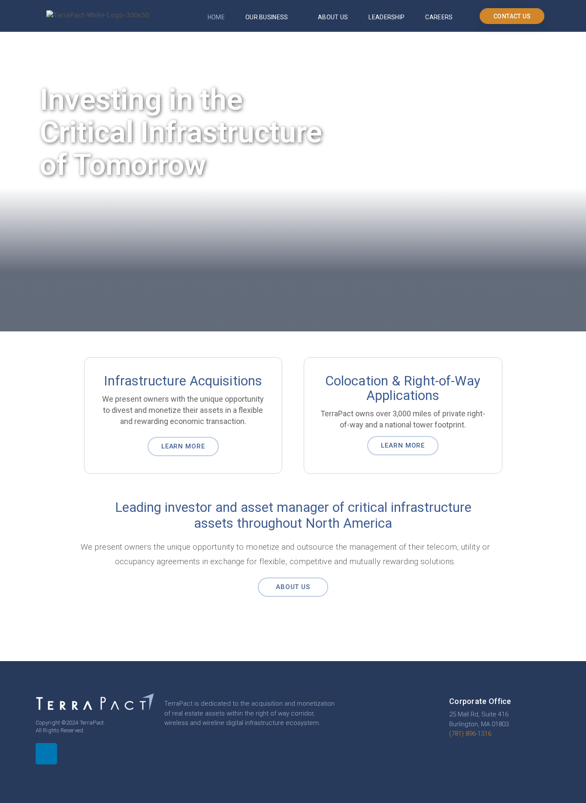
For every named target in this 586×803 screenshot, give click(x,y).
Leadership (387, 17)
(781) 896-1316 (470, 733)
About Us (333, 17)
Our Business (266, 17)
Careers (439, 17)
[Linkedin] (46, 753)
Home (216, 17)
